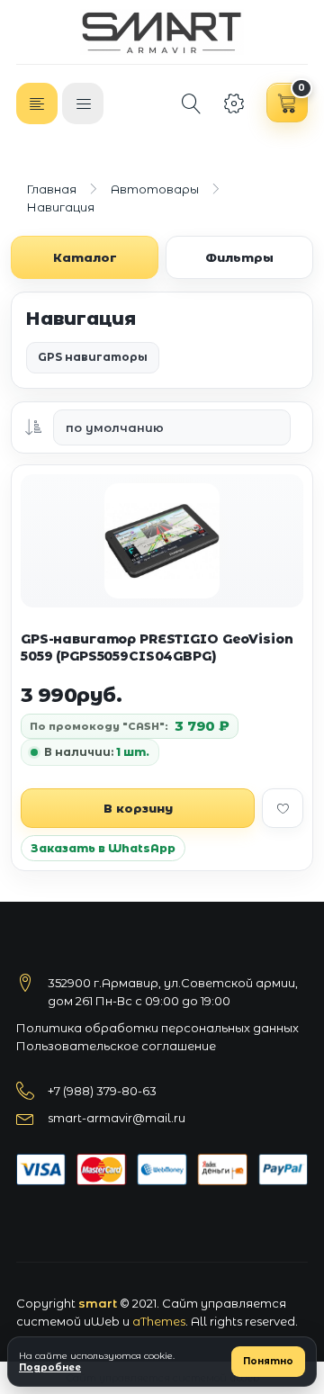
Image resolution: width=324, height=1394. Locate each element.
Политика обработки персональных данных (157, 1028)
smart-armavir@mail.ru (116, 1118)
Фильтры (239, 257)
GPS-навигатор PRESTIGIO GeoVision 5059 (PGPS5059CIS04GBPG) (156, 647)
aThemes (158, 1321)
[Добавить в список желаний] (282, 808)
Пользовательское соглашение (116, 1046)
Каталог (85, 257)
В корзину (138, 808)
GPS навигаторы (93, 357)
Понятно (268, 1361)
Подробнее (50, 1367)
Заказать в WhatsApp (103, 848)
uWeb (102, 1321)
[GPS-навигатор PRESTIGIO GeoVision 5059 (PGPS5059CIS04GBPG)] (162, 540)
